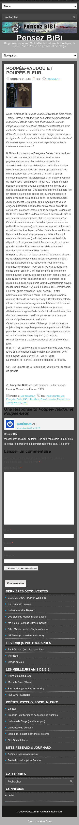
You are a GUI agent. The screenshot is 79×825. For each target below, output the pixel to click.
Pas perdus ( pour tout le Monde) (26, 688)
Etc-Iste (12, 708)
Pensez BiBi (39, 37)
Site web (9, 555)
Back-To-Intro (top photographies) (26, 649)
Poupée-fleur (63, 399)
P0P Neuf (13, 655)
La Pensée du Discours (21, 727)
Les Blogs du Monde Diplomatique (27, 616)
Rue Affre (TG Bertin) (19, 694)
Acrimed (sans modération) (23, 754)
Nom (7, 530)
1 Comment (53, 78)
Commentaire (12, 468)
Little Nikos (34, 399)
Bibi (62, 395)
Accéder (9, 795)
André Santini (53, 395)
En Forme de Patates (19, 604)
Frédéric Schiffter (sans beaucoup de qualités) (33, 715)
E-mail (8, 543)
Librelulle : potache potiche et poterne (28, 733)
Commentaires (15, 583)
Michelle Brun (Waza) (20, 682)
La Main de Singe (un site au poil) (26, 721)
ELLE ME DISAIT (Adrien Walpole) (27, 597)
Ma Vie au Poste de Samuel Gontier (27, 622)
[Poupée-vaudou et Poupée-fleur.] (19, 106)
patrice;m (24, 423)
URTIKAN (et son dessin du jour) (26, 635)
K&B (25, 399)
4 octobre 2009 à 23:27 (28, 428)
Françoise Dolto (14, 399)
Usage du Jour (16, 661)
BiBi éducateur (28, 395)
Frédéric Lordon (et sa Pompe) (25, 760)
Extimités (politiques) (19, 675)
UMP (24, 402)
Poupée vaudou (48, 399)
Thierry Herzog (13, 402)
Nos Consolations (18, 740)
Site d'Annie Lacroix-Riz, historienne (28, 629)
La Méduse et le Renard (21, 610)
